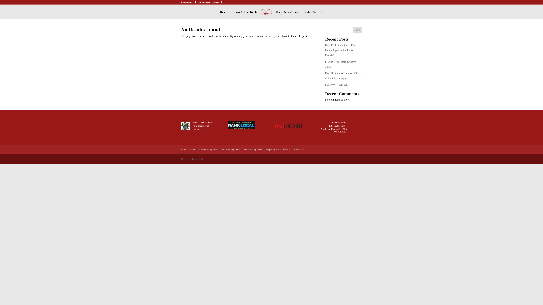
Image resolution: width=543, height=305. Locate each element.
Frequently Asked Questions (278, 150)
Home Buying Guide (288, 12)
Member (202, 122)
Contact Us (309, 12)
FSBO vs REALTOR (336, 84)
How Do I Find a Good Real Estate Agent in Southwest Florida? (340, 50)
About (193, 150)
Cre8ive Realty (339, 122)
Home (223, 12)
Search (357, 30)
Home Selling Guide (245, 12)
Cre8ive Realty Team (208, 150)
